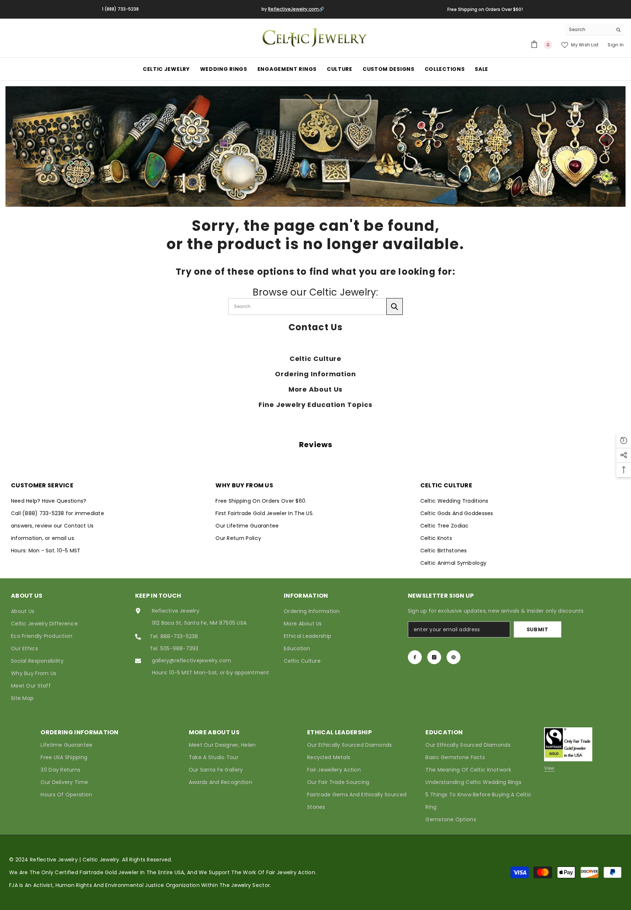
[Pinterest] (453, 657)
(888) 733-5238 (44, 513)
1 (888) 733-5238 (120, 9)
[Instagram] (434, 657)
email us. (63, 538)
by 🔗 (292, 9)
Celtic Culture (316, 358)
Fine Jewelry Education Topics (315, 404)
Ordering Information (315, 374)
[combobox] (588, 29)
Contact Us (315, 327)
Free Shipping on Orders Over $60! (485, 9)
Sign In (616, 45)
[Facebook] (415, 657)
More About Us (315, 389)
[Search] (594, 29)
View (549, 768)
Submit (537, 629)
